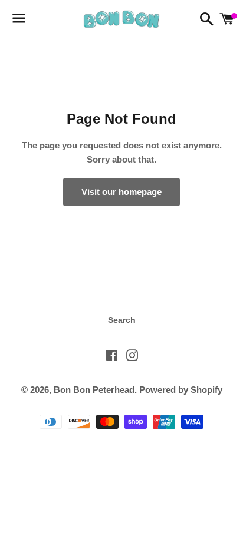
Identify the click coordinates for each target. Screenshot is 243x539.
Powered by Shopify (180, 390)
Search (122, 320)
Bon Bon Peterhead (94, 390)
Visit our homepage (121, 192)
